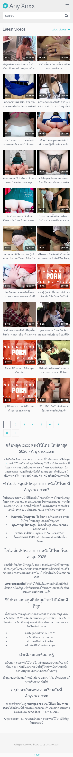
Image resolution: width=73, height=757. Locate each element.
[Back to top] (67, 749)
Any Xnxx (21, 6)
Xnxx (36, 755)
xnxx (6, 463)
